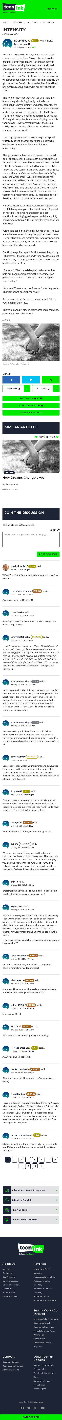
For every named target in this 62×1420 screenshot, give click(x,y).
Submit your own (31, 412)
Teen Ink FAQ (8, 1288)
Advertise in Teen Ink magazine (43, 1271)
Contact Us (7, 1273)
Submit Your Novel (42, 1323)
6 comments (12, 489)
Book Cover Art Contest (12, 1366)
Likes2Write (17, 612)
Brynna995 (16, 906)
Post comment (48, 554)
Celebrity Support (10, 1281)
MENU (51, 8)
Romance (32, 22)
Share (6, 373)
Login (53, 529)
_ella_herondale (19, 955)
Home (5, 22)
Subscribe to (27, 1190)
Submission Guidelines (44, 1327)
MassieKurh (17, 980)
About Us (6, 1269)
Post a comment (30, 398)
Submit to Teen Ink (21, 1200)
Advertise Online (41, 1296)
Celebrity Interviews (11, 1285)
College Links (39, 1369)
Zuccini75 (16, 1026)
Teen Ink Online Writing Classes (44, 1375)
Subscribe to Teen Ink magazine (43, 1344)
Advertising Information (44, 1277)
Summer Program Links (44, 1365)
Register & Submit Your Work (46, 1319)
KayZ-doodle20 (19, 566)
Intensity (48, 22)
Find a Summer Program (24, 1219)
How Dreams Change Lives (23, 477)
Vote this (47, 389)
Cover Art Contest (10, 1362)
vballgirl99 (16, 822)
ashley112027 (18, 1004)
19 (35, 1166)
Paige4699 (16, 791)
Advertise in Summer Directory (43, 1290)
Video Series (39, 1385)
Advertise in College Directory (42, 1283)
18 (28, 1166)
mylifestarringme (20, 1069)
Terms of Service (9, 1296)
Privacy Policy (8, 1292)
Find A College (19, 1210)
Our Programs (8, 1277)
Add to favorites (30, 405)
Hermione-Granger (21, 590)
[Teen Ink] (15, 8)
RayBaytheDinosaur (22, 1134)
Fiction (18, 22)
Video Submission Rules (44, 1331)
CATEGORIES (30, 1417)
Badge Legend (40, 1388)
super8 (14, 843)
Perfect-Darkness (20, 1047)
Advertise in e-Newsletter (45, 1300)
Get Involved (39, 1338)
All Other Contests (10, 1370)
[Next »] (41, 1166)
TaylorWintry (18, 756)
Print (7, 320)
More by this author (23, 47)
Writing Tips (39, 1335)
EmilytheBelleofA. (20, 636)
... (21, 1166)
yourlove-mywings (21, 681)
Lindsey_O (24, 40)
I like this (17, 389)
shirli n (14, 881)
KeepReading (18, 1093)
